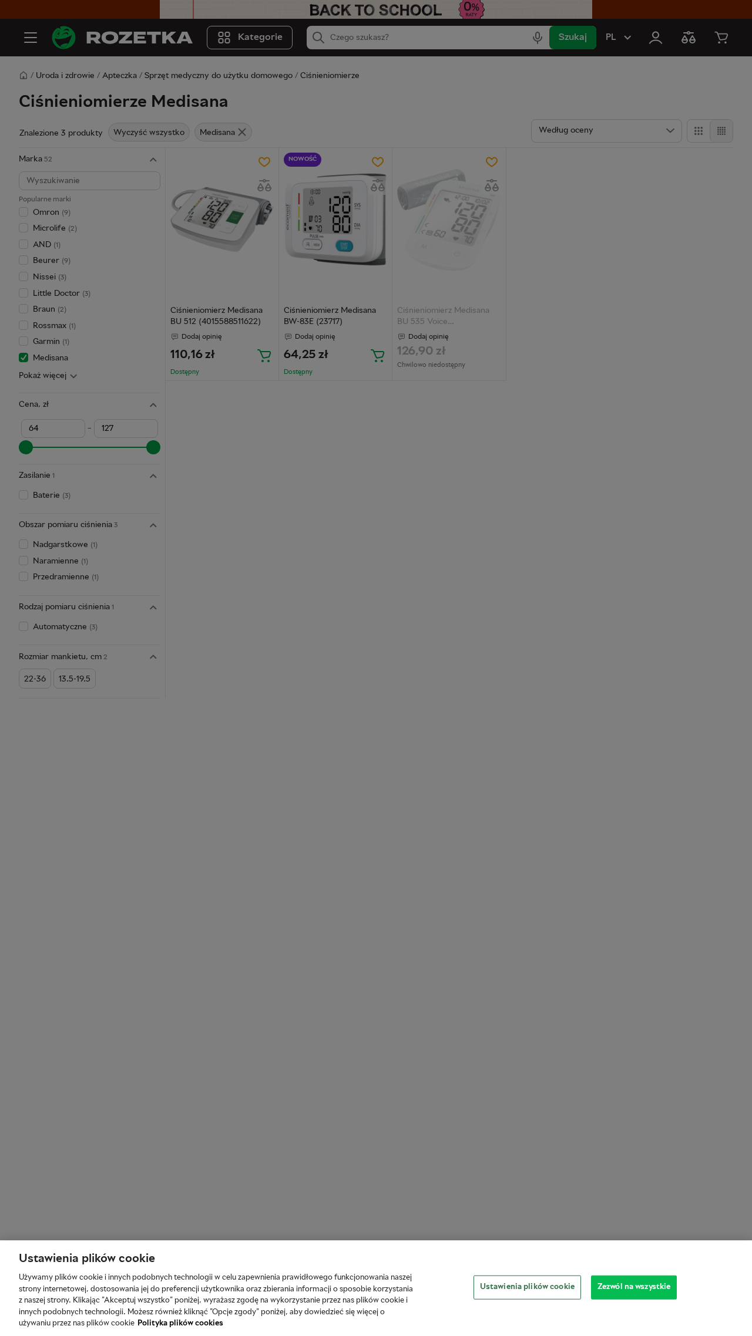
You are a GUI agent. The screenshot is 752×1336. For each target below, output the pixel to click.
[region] (376, 1288)
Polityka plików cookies (180, 1323)
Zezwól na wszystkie (633, 1286)
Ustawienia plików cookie (527, 1286)
